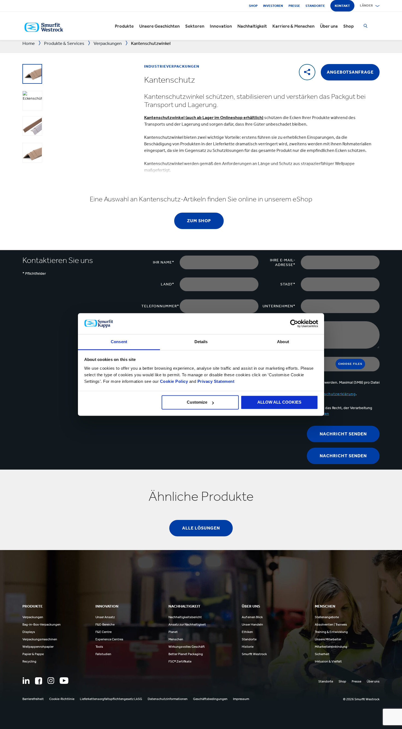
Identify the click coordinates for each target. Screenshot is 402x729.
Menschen (175, 639)
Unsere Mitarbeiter (328, 639)
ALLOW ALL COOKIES (279, 402)
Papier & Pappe (33, 654)
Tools (99, 647)
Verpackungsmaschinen (39, 639)
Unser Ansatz (105, 617)
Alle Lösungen (201, 528)
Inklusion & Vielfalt (328, 661)
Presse (294, 6)
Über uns (329, 26)
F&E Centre (103, 632)
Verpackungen (32, 617)
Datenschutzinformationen (168, 699)
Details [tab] (201, 341)
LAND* (167, 284)
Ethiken (247, 632)
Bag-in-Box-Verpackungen (41, 624)
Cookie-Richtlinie (61, 699)
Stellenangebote (327, 617)
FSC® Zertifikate (179, 661)
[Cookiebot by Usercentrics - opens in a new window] (294, 324)
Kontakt (342, 6)
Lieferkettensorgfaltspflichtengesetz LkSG (111, 699)
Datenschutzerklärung (334, 394)
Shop (253, 6)
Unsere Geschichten (159, 26)
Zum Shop (199, 220)
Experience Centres (109, 639)
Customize (197, 402)
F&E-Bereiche (105, 624)
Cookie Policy (174, 381)
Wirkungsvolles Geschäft (186, 647)
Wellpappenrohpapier (38, 647)
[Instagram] (51, 680)
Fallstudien (103, 654)
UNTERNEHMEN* (279, 306)
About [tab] (283, 341)
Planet (173, 632)
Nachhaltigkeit (252, 26)
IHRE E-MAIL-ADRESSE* (282, 262)
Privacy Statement (215, 381)
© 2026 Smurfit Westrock (361, 699)
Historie (248, 647)
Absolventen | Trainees (331, 624)
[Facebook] (38, 680)
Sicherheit (322, 654)
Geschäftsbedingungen (210, 699)
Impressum (241, 699)
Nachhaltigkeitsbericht (185, 617)
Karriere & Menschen (293, 26)
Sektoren (194, 26)
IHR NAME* (163, 262)
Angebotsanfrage (350, 72)
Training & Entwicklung (331, 632)
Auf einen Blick (252, 617)
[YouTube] (64, 680)
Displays (28, 632)
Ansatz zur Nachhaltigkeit (187, 624)
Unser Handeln (252, 624)
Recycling (29, 661)
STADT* (287, 284)
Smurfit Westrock (254, 654)
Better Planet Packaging (185, 654)
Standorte (315, 6)
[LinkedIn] (26, 680)
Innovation (221, 26)
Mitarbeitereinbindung (331, 647)
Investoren (273, 6)
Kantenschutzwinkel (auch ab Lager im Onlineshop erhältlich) (203, 117)
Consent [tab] (119, 341)
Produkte (124, 26)
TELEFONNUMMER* (160, 306)
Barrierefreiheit (33, 699)
